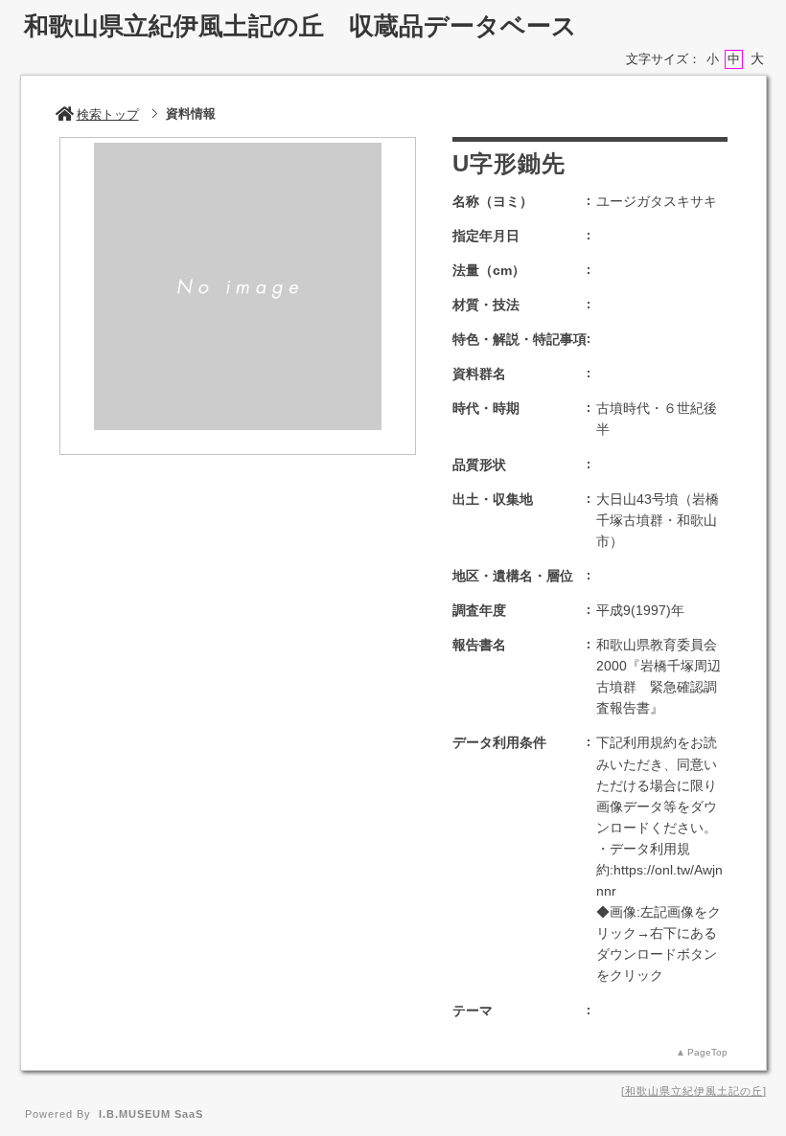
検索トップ (108, 114)
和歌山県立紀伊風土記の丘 (694, 1091)
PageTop (707, 1052)
